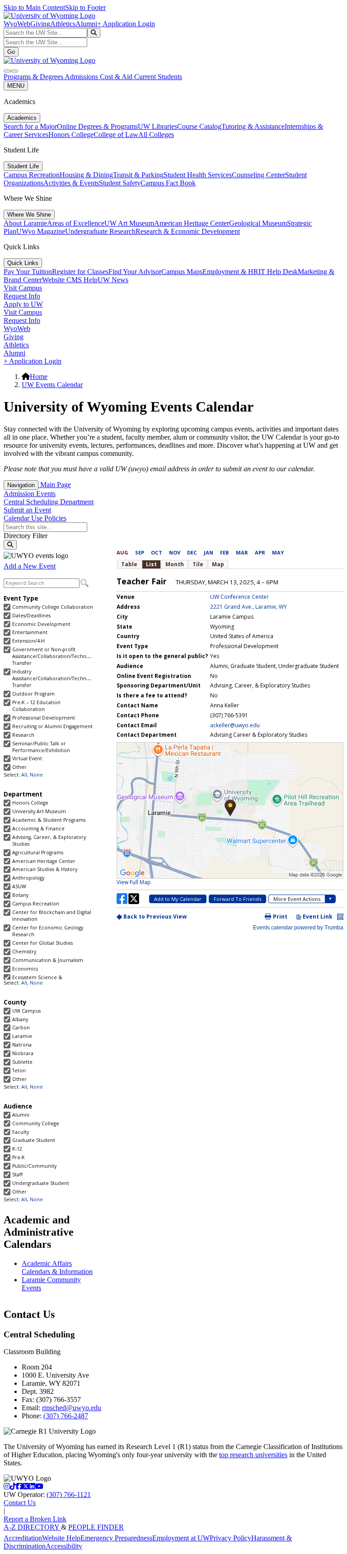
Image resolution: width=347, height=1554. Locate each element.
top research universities (253, 1455)
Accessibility (64, 1546)
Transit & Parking (138, 175)
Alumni (86, 24)
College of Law (116, 134)
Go (11, 51)
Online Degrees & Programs (97, 126)
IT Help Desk (278, 271)
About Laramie (25, 223)
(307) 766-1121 (69, 1494)
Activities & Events (71, 183)
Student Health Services (198, 175)
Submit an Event (27, 510)
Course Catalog (199, 126)
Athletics (62, 24)
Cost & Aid (117, 77)
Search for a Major (30, 126)
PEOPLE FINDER (96, 1527)
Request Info (22, 296)
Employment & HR (230, 271)
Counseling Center (258, 175)
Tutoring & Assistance (253, 126)
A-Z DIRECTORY (32, 1527)
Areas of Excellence (75, 223)
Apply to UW (23, 304)
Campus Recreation (32, 175)
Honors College (71, 134)
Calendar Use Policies (35, 518)
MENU (15, 85)
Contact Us (20, 1503)
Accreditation (23, 1538)
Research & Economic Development (188, 231)
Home (38, 376)
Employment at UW (181, 1538)
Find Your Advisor (134, 271)
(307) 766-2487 (65, 1416)
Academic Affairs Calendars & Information (57, 1267)
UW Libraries (157, 126)
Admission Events (30, 493)
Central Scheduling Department (49, 502)
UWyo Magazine (40, 231)
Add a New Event (30, 566)
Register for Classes (80, 271)
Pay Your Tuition (28, 271)
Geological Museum (258, 223)
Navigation (21, 485)
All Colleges (156, 134)
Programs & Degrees (34, 77)
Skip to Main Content (34, 7)
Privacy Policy (230, 1538)
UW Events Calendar (52, 384)
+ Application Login (126, 24)
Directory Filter (25, 536)
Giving (40, 24)
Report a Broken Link (35, 1519)
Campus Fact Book (168, 183)
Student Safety (120, 183)
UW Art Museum (129, 223)
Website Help (61, 1538)
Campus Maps (181, 271)
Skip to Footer (85, 7)
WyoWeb (17, 24)
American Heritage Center (191, 223)
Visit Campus (23, 288)
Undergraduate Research (100, 231)
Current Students (158, 77)
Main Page (54, 484)
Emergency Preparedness (116, 1538)
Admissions (82, 77)
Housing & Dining (86, 175)
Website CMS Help (70, 280)
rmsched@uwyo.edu (71, 1408)
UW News (113, 280)
